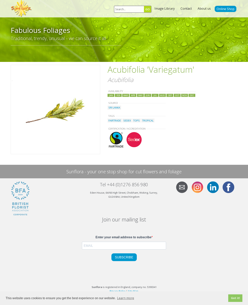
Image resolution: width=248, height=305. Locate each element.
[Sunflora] (22, 8)
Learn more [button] (125, 298)
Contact (186, 8)
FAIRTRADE (114, 120)
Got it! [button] (235, 298)
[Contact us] (183, 187)
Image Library (164, 8)
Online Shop (225, 9)
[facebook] (230, 187)
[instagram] (199, 187)
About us (204, 8)
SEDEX (127, 120)
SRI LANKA (114, 107)
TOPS (136, 120)
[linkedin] (214, 187)
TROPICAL (147, 120)
